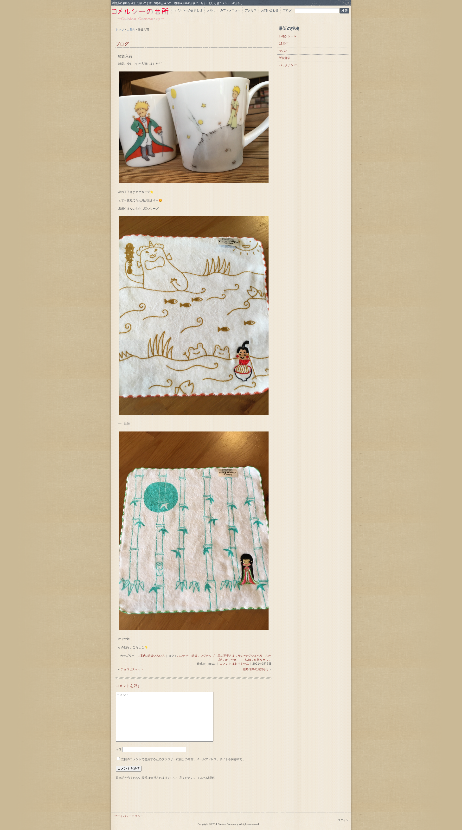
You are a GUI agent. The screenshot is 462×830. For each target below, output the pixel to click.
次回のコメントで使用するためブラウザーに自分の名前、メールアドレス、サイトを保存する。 (183, 759)
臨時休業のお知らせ (256, 669)
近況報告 (285, 58)
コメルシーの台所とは (187, 10)
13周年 (283, 43)
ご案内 (141, 655)
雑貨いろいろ (156, 655)
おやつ (211, 10)
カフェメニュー (230, 10)
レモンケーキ (287, 36)
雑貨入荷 (125, 56)
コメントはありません (234, 663)
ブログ (287, 10)
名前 (119, 749)
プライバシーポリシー (128, 816)
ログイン (343, 820)
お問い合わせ (269, 10)
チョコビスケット (132, 669)
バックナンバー (289, 65)
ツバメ (283, 50)
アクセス (251, 10)
